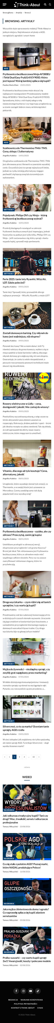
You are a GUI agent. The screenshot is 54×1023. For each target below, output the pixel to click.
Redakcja (13, 1000)
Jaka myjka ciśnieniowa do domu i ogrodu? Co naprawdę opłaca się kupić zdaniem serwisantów (26, 913)
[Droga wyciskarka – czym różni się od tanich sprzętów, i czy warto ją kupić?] (27, 584)
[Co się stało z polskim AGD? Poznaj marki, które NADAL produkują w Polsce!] (27, 846)
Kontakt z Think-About (23, 1008)
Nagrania (9, 810)
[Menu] (4, 4)
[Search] (45, 4)
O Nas (40, 1008)
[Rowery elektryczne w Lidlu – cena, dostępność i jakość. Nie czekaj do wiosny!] (27, 386)
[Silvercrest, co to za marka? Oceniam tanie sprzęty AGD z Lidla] (27, 709)
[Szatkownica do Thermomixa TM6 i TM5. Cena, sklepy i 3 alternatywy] (27, 130)
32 (34, 757)
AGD (6, 68)
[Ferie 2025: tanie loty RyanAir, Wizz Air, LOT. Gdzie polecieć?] (27, 261)
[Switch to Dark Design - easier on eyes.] (49, 4)
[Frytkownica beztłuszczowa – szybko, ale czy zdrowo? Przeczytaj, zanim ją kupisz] (27, 514)
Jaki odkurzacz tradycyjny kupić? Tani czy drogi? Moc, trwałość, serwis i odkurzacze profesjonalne (25, 819)
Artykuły (19, 13)
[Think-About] (27, 4)
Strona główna (8, 13)
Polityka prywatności (25, 1004)
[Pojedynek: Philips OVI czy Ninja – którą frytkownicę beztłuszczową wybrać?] (27, 197)
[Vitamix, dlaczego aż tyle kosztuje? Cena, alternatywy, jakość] (27, 453)
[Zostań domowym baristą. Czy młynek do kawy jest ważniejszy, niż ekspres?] (27, 315)
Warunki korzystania (32, 1000)
